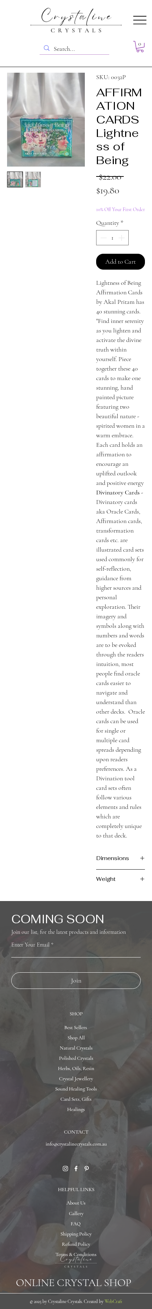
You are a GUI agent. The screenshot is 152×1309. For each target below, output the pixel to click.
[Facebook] (76, 1168)
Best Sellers (75, 1028)
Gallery (76, 1214)
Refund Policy (76, 1244)
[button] (140, 46)
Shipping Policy (76, 1234)
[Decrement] (102, 237)
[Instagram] (65, 1168)
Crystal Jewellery (76, 1079)
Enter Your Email (30, 945)
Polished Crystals (76, 1058)
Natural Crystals (76, 1048)
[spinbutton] (112, 237)
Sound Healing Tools (76, 1089)
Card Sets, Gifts (76, 1099)
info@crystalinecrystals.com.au (76, 1144)
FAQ (76, 1224)
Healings (76, 1109)
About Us (76, 1203)
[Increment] (122, 237)
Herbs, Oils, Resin (76, 1068)
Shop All (76, 1038)
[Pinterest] (86, 1168)
